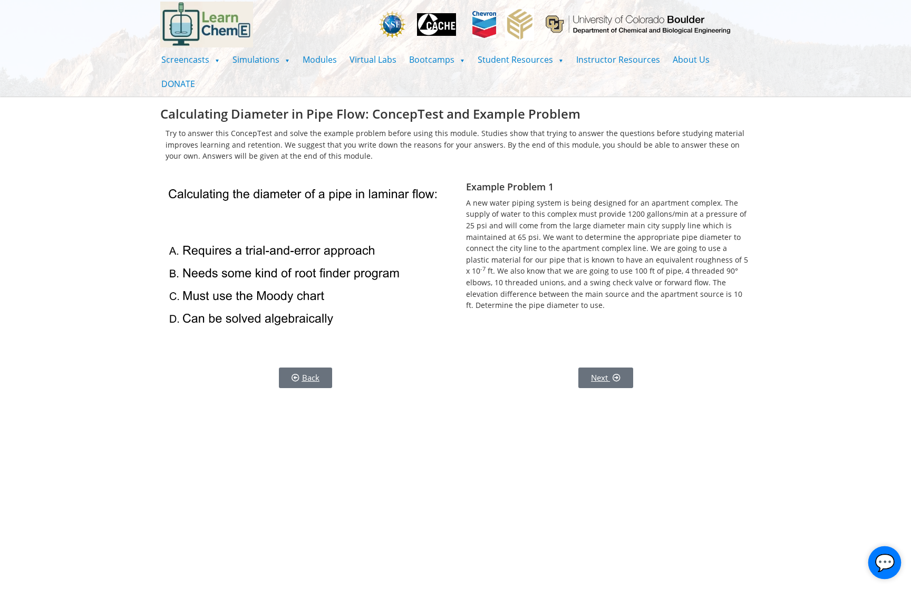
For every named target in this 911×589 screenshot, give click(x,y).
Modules (320, 59)
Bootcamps (437, 59)
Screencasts (190, 59)
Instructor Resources (618, 59)
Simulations (261, 59)
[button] (190, 59)
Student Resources (521, 59)
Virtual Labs (373, 59)
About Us (691, 59)
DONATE (178, 84)
